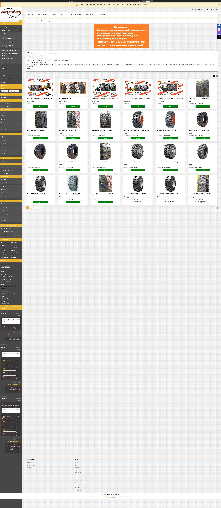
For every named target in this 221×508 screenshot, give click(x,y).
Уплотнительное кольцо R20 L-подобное (11, 354)
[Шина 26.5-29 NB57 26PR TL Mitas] (170, 119)
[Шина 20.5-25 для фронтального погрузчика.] (170, 88)
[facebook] (28, 69)
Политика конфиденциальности (124, 496)
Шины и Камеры (31, 465)
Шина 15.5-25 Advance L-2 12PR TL (199, 162)
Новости (3, 65)
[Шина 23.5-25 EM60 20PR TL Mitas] (73, 119)
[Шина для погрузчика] (73, 88)
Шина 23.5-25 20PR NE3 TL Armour (102, 162)
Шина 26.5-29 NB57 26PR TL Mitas (167, 130)
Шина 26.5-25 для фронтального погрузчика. (137, 98)
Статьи (3, 68)
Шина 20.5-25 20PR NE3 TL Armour (69, 162)
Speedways (78, 490)
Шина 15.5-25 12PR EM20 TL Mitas (199, 98)
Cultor (76, 482)
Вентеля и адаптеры (8, 58)
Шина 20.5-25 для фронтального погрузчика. (170, 98)
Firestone (77, 477)
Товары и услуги (5, 30)
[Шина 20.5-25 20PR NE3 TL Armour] (73, 151)
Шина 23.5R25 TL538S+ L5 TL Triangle (135, 162)
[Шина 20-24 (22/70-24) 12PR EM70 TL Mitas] (137, 119)
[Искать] (20, 21)
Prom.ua (118, 494)
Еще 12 (4, 196)
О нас (2, 72)
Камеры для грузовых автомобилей (8, 46)
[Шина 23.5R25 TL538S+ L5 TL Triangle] (137, 151)
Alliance (77, 467)
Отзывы (3, 75)
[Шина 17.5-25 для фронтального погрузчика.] (40, 88)
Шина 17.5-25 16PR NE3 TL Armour (37, 162)
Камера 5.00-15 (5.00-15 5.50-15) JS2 (11, 320)
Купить (41, 106)
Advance (77, 485)
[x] (29, 69)
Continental (78, 480)
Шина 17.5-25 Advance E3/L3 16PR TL (70, 194)
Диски (3, 62)
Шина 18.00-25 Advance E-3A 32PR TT (102, 194)
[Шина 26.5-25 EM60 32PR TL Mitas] (105, 119)
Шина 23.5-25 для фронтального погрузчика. (105, 98)
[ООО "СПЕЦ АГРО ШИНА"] (11, 12)
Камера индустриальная (9, 42)
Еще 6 (4, 153)
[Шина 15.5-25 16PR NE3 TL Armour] (202, 119)
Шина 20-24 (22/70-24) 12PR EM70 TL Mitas (136, 130)
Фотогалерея (4, 27)
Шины (4, 33)
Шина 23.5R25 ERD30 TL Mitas (35, 130)
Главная (30, 14)
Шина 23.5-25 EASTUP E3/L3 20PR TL (167, 194)
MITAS (76, 462)
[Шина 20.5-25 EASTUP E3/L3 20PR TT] (137, 183)
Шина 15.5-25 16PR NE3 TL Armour (199, 130)
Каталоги (3, 82)
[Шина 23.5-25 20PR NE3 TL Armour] (105, 151)
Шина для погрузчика (65, 98)
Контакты (64, 14)
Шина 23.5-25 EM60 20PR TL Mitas (69, 130)
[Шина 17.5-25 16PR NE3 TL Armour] (40, 151)
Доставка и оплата (6, 78)
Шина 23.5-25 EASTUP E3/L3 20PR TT (200, 194)
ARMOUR (77, 487)
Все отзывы (16, 455)
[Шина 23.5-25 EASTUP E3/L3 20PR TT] (202, 183)
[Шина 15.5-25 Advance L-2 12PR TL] (202, 151)
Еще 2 (4, 129)
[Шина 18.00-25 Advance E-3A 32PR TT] (105, 183)
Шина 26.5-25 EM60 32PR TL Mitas (102, 130)
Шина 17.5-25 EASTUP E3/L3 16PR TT (37, 194)
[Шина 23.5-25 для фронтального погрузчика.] (105, 88)
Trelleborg (78, 472)
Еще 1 (4, 220)
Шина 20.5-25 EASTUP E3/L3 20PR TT (135, 194)
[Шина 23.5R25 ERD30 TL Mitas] (40, 119)
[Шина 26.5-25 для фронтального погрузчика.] (137, 88)
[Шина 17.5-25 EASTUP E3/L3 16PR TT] (40, 183)
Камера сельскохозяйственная (8, 37)
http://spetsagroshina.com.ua (9, 293)
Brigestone (78, 475)
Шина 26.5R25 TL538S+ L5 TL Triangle (168, 162)
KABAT (77, 470)
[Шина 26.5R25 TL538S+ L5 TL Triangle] (170, 151)
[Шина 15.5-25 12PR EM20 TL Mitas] (202, 88)
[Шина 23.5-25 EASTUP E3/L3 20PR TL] (170, 183)
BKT (76, 465)
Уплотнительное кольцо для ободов (10, 54)
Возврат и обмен (90, 14)
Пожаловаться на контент (109, 496)
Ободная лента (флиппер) (9, 50)
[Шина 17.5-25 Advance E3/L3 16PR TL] (73, 183)
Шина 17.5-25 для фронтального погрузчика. (40, 98)
